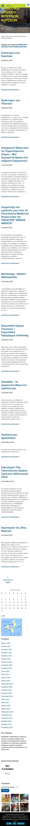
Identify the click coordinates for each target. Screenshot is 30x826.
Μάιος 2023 (5, 674)
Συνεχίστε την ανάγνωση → (10, 89)
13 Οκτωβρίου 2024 (7, 481)
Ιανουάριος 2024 (6, 662)
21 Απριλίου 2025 (6, 165)
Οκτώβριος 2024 (6, 655)
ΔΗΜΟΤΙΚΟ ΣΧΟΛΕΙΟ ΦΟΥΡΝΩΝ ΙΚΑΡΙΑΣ (14, 46)
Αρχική (3, 36)
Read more (21, 823)
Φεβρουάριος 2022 (7, 712)
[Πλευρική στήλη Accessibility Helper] (28, 5)
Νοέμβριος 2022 (6, 690)
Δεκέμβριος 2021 (6, 718)
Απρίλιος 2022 (5, 705)
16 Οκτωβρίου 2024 (7, 442)
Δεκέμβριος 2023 (6, 665)
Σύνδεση (8, 5)
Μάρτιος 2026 (5, 643)
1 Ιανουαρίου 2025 (7, 281)
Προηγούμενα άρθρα (8, 580)
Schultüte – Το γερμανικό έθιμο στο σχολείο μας (14, 385)
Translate (5, 790)
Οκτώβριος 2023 (6, 668)
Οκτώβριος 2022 (6, 693)
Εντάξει (9, 823)
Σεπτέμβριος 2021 (7, 727)
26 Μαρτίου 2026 (6, 60)
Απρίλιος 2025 (5, 646)
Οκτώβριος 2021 (6, 724)
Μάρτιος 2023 (5, 680)
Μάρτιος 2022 (5, 708)
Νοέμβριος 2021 (6, 721)
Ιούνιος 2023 (5, 671)
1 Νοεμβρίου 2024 (7, 339)
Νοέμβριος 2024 (6, 652)
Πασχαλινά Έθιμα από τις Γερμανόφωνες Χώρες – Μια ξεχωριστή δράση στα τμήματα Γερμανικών (14, 154)
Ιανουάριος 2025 (6, 649)
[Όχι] (28, 819)
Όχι (15, 823)
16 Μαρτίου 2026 (6, 108)
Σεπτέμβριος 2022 (7, 696)
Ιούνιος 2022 (5, 699)
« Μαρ (3, 616)
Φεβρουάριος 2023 (7, 683)
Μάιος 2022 (5, 702)
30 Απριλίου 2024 (6, 535)
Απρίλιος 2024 (5, 659)
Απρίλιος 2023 (5, 677)
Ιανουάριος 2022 (6, 715)
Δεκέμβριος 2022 (6, 687)
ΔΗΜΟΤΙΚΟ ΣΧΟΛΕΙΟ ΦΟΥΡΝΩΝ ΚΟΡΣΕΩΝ (10, 14)
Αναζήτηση (26, 29)
